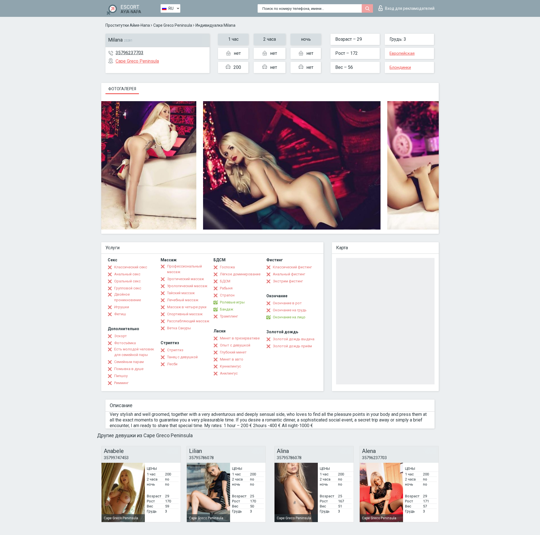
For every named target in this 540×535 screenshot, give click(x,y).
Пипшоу (121, 376)
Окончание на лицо (289, 317)
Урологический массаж (187, 286)
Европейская (402, 53)
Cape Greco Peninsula (172, 25)
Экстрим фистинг (288, 281)
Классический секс (130, 267)
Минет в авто (231, 359)
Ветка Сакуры (179, 328)
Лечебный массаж (182, 300)
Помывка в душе (128, 369)
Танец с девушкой (182, 357)
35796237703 (129, 52)
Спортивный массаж (184, 314)
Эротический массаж (185, 279)
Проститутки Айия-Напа (127, 25)
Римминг (121, 383)
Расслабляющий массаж (188, 321)
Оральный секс (127, 281)
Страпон (227, 295)
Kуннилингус (230, 366)
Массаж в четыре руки (186, 307)
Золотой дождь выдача (293, 339)
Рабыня (226, 288)
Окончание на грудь (290, 310)
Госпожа (227, 267)
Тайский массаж (181, 293)
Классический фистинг (292, 267)
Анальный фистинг (289, 274)
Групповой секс (127, 288)
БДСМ (225, 281)
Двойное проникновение (127, 297)
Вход (410, 8)
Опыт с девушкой (235, 345)
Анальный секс (127, 274)
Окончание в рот (287, 303)
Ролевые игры (232, 302)
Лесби (172, 364)
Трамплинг (229, 316)
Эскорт (120, 336)
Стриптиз (175, 350)
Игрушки (121, 307)
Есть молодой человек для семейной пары (134, 352)
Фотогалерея (122, 89)
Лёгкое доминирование (240, 274)
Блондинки (400, 67)
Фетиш (120, 314)
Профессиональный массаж (184, 269)
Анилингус (229, 373)
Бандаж (226, 309)
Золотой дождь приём (292, 346)
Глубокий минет (233, 352)
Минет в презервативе (240, 338)
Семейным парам (129, 362)
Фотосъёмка (125, 343)
